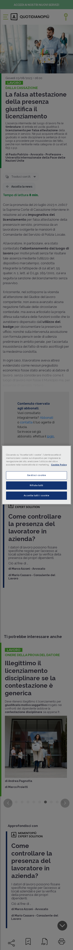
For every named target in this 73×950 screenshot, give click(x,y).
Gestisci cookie (36, 475)
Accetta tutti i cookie (36, 495)
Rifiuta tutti (36, 485)
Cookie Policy (59, 464)
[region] (36, 475)
